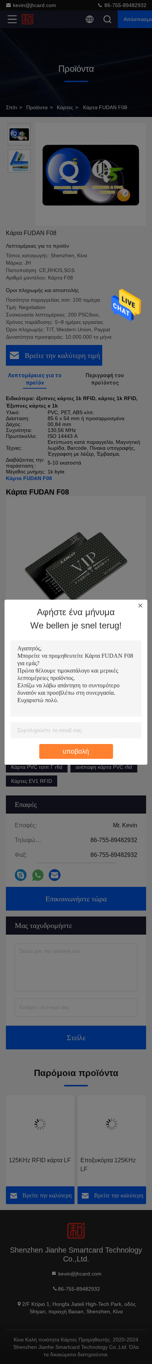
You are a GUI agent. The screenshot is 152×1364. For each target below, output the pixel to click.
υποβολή (76, 751)
